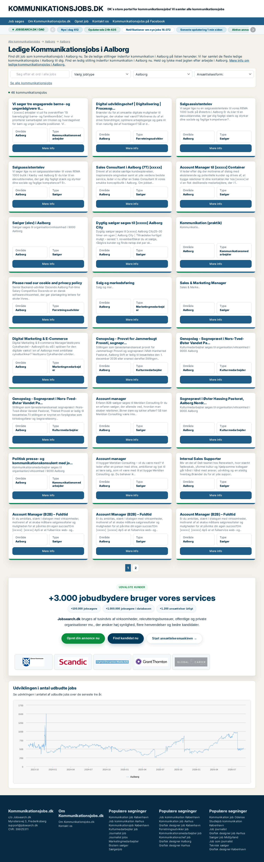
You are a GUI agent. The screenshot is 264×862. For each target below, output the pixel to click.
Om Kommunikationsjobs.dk (49, 21)
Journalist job (117, 833)
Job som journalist (221, 841)
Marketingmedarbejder (124, 841)
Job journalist (218, 829)
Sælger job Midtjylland (223, 837)
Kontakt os (100, 21)
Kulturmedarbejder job (123, 829)
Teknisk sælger (219, 845)
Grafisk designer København (227, 849)
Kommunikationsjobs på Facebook (139, 21)
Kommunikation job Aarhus (176, 821)
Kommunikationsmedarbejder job (180, 833)
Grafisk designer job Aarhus (227, 833)
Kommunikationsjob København (129, 825)
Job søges (16, 21)
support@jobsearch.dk (23, 825)
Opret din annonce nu (83, 638)
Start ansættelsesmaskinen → (174, 638)
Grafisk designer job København (179, 825)
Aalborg (50, 41)
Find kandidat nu (125, 638)
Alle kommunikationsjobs (24, 41)
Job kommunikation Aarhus (126, 821)
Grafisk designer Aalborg (175, 841)
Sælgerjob (115, 849)
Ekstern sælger (118, 845)
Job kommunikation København (179, 817)
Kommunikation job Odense (227, 817)
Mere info (48, 148)
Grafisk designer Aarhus (174, 845)
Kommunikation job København (128, 817)
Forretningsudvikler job (174, 829)
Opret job (82, 21)
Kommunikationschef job (175, 837)
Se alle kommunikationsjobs (31, 83)
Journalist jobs (118, 837)
